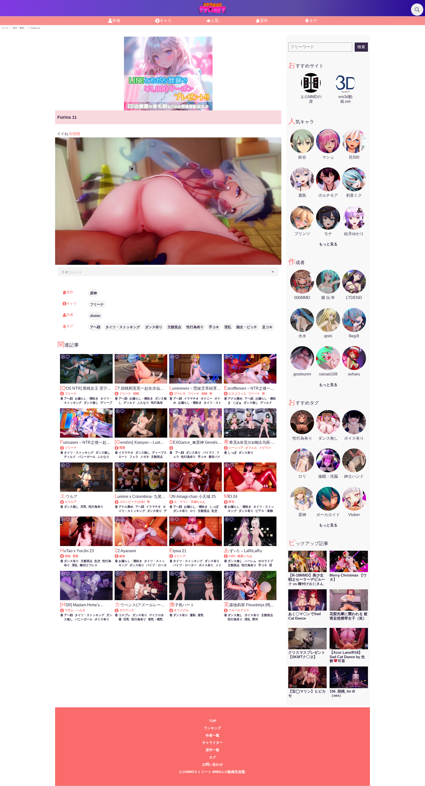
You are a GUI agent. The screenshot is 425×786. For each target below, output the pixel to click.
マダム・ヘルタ (75, 610)
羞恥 (193, 615)
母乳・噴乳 (155, 619)
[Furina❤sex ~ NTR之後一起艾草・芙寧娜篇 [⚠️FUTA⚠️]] (64, 447)
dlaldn (95, 316)
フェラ (133, 457)
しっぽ (232, 452)
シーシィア (235, 447)
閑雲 (122, 447)
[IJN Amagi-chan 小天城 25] (173, 502)
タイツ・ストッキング (123, 327)
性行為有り (195, 327)
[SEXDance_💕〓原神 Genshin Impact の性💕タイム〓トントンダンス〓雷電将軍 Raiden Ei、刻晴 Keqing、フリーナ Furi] (195, 448)
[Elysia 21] (173, 556)
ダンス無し (91, 402)
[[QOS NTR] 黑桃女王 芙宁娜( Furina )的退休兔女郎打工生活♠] (64, 393)
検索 (361, 47)
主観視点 (174, 327)
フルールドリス (238, 610)
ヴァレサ (180, 393)
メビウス (265, 447)
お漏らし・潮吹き (86, 398)
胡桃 (136, 393)
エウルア (70, 502)
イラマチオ (191, 398)
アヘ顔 (95, 327)
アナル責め (235, 398)
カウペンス (126, 610)
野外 (255, 619)
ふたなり (143, 402)
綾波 (122, 556)
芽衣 (231, 502)
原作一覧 (212, 750)
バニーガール (86, 457)
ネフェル (251, 447)
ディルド (129, 402)
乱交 (214, 511)
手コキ (214, 327)
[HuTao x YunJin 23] (64, 556)
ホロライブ (265, 561)
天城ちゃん (198, 502)
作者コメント (71, 272)
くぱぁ (237, 402)
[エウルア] (64, 502)
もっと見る (328, 244)
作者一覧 (212, 735)
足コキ (267, 327)
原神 (93, 293)
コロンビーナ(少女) (132, 502)
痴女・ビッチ (246, 327)
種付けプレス (88, 565)
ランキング (212, 728)
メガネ (144, 457)
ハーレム (250, 561)
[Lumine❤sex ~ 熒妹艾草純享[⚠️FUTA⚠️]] (173, 393)
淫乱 (227, 327)
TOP (212, 721)
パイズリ (208, 452)
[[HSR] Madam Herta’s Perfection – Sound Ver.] (64, 610)
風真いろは (244, 556)
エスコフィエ (237, 393)
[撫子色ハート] (173, 610)
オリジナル (181, 610)
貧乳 (201, 615)
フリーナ (97, 304)
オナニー (206, 398)
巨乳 (84, 506)
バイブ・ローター (185, 565)
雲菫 (75, 556)
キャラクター (212, 742)
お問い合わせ (212, 764)
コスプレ (124, 615)
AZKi (231, 556)
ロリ (193, 511)
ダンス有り (153, 327)
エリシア (180, 556)
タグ (212, 757)
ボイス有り (206, 565)
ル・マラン (181, 502)
